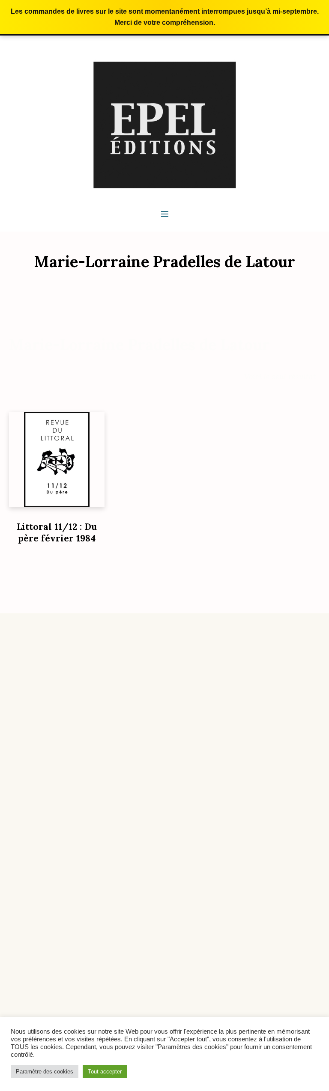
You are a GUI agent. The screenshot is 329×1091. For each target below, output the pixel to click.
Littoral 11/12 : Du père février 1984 (57, 532)
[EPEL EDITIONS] (164, 124)
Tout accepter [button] (105, 1071)
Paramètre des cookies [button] (44, 1071)
